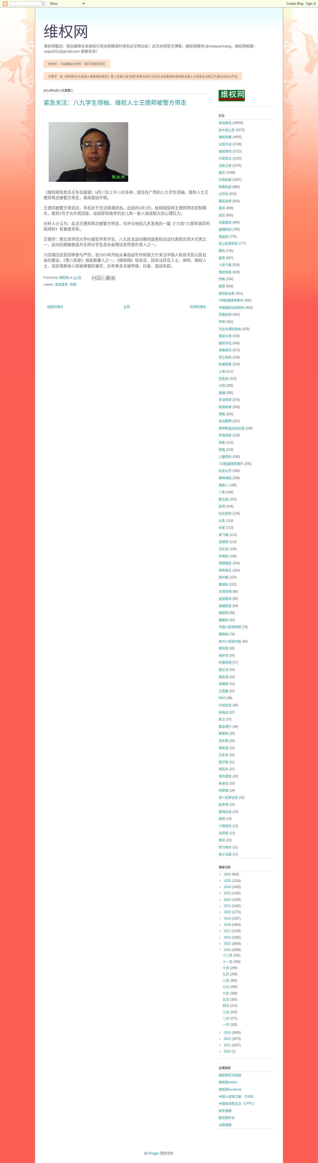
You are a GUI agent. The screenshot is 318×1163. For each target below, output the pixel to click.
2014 (228, 950)
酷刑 (222, 251)
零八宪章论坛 (228, 797)
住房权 (223, 833)
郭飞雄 (223, 535)
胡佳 (222, 819)
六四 (222, 385)
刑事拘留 (225, 187)
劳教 (222, 414)
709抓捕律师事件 (231, 300)
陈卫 (222, 719)
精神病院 (225, 478)
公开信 (223, 194)
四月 (226, 1006)
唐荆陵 (223, 634)
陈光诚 (223, 499)
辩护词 (223, 655)
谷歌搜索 (225, 1125)
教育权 (223, 733)
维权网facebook (230, 1089)
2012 (228, 1039)
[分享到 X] (103, 277)
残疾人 (223, 485)
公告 (222, 521)
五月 (226, 999)
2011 (228, 1045)
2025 (228, 881)
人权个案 (225, 265)
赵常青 (223, 804)
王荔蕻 (223, 691)
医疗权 (223, 762)
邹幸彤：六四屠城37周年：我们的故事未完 (76, 64)
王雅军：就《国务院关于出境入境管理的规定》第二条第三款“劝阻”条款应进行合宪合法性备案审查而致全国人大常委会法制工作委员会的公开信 (143, 76)
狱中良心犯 (227, 130)
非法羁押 (225, 421)
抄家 (222, 527)
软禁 (222, 286)
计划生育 (225, 705)
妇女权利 (225, 513)
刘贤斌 (223, 790)
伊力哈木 (225, 847)
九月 (226, 974)
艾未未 (223, 755)
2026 (228, 874)
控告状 (223, 378)
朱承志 (223, 783)
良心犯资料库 (228, 243)
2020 (228, 912)
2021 (228, 906)
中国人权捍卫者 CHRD (236, 1096)
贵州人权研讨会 (230, 641)
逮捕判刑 (225, 229)
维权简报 (225, 137)
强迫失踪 (225, 272)
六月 (226, 993)
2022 (228, 899)
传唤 (73, 284)
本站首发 (61, 284)
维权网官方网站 (230, 1075)
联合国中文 (227, 1118)
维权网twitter (228, 1082)
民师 (222, 506)
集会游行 (225, 726)
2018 (228, 925)
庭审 (222, 258)
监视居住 (225, 598)
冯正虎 (223, 549)
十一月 (228, 962)
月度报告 (225, 222)
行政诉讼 (225, 158)
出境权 (223, 542)
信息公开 (225, 471)
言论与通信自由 (230, 329)
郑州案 (223, 577)
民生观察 (225, 1111)
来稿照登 (225, 606)
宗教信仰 (225, 314)
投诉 (222, 208)
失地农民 (225, 435)
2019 (228, 918)
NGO (222, 698)
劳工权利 (225, 357)
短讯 (222, 840)
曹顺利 (223, 584)
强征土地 (225, 336)
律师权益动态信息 (231, 428)
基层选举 (225, 201)
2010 (228, 1051)
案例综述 (225, 812)
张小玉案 (225, 854)
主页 (126, 307)
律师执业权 (227, 293)
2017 (228, 931)
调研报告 (225, 563)
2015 (228, 943)
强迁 (222, 172)
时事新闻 (225, 662)
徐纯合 (223, 712)
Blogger (153, 1153)
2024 (228, 887)
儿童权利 (225, 456)
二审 (222, 492)
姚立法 (223, 670)
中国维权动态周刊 (231, 307)
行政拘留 (225, 180)
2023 (228, 893)
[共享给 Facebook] (108, 277)
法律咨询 (225, 591)
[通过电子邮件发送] (94, 277)
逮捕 (222, 393)
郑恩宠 (223, 748)
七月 (226, 987)
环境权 (223, 556)
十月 (226, 968)
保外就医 (225, 776)
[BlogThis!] (98, 277)
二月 (226, 1018)
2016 (228, 937)
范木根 (223, 741)
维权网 (65, 32)
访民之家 (225, 165)
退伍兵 (223, 769)
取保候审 (225, 407)
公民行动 (225, 144)
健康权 (223, 620)
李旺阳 (223, 648)
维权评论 (225, 343)
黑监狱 (223, 236)
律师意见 (225, 570)
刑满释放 (225, 364)
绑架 (222, 442)
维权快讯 (225, 151)
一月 (226, 1024)
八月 (226, 980)
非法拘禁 (225, 400)
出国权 (223, 684)
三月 (226, 1012)
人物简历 (225, 826)
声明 (222, 322)
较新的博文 (55, 307)
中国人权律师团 (230, 627)
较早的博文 (198, 307)
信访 (222, 215)
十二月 (228, 955)
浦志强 (223, 677)
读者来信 (225, 350)
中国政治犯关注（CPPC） (238, 1103)
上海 (222, 371)
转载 (222, 449)
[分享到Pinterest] (113, 277)
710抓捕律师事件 (231, 464)
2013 (228, 1032)
